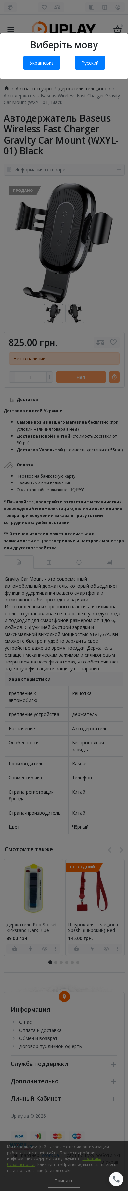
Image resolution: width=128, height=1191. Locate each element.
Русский (90, 63)
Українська (42, 63)
